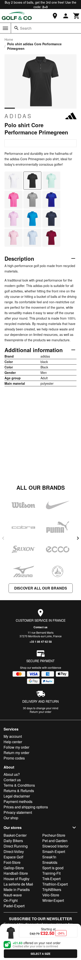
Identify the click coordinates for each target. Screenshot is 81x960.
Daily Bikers (13, 840)
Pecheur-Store (53, 835)
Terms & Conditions (19, 785)
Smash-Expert (53, 851)
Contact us (40, 627)
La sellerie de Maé (18, 884)
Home (8, 39)
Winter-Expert (53, 900)
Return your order (40, 712)
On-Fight (11, 900)
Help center (13, 741)
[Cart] (76, 15)
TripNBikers (51, 889)
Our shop (11, 817)
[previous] (3, 538)
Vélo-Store (50, 895)
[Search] (16, 28)
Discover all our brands (40, 588)
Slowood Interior (55, 846)
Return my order (16, 752)
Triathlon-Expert (55, 884)
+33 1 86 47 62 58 (40, 642)
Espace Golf (13, 857)
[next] (78, 538)
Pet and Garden (55, 840)
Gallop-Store (14, 867)
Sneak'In (49, 857)
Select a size (40, 954)
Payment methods (18, 801)
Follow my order (16, 747)
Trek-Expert (51, 878)
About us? (12, 774)
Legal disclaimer (17, 796)
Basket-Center (15, 835)
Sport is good (52, 867)
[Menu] (5, 28)
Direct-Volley (14, 851)
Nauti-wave (13, 895)
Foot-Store (12, 862)
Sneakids (49, 862)
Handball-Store (16, 873)
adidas (18, 115)
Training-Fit (51, 873)
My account (13, 736)
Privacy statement (18, 812)
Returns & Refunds (19, 790)
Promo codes (14, 758)
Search (26, 28)
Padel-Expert (14, 905)
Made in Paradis (17, 889)
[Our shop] (54, 15)
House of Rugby (16, 878)
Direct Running (16, 846)
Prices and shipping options (26, 807)
